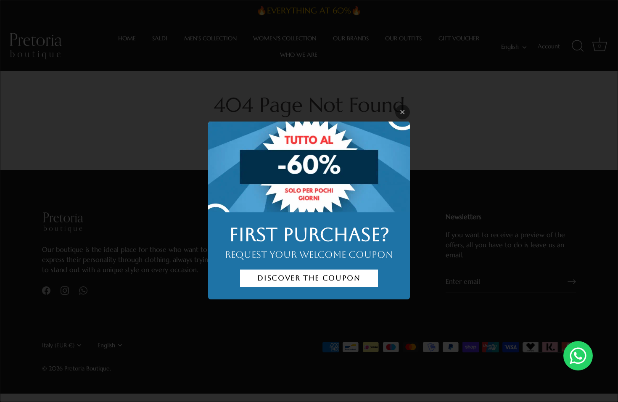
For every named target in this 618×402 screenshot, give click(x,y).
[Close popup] (402, 112)
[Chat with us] (578, 355)
